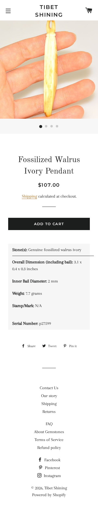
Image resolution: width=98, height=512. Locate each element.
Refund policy (49, 447)
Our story (49, 395)
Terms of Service (49, 439)
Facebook (51, 459)
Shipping (29, 196)
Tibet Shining (49, 11)
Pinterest (52, 467)
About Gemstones (49, 431)
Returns (49, 411)
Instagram (52, 475)
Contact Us (49, 387)
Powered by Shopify (49, 494)
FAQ (49, 423)
